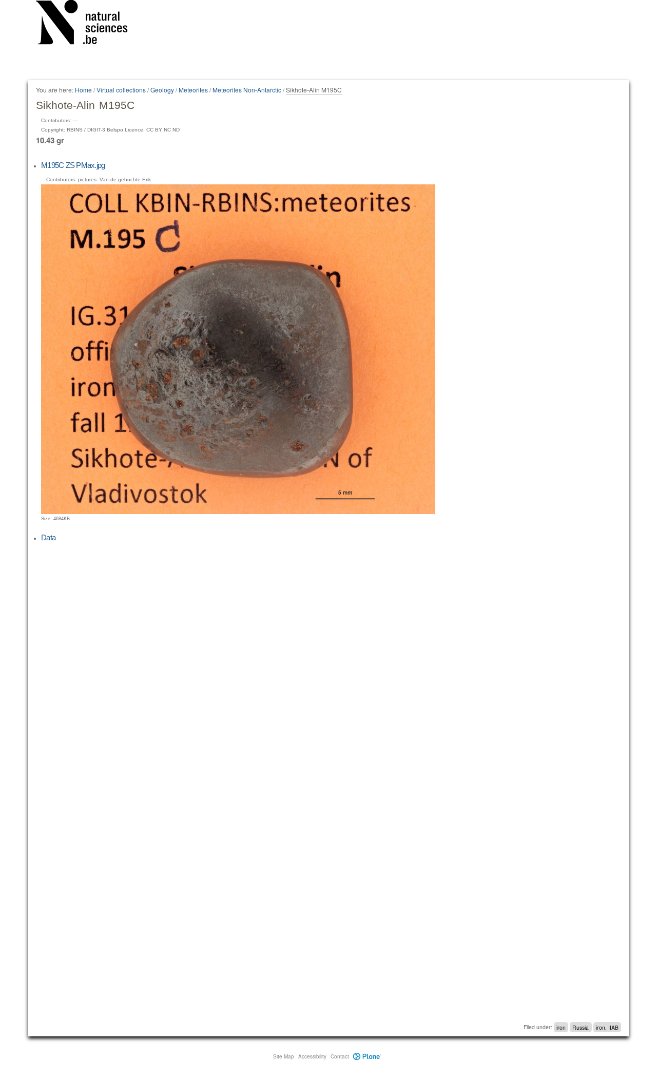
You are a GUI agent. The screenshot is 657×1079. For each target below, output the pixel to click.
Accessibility (312, 1056)
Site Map (283, 1056)
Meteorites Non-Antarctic (246, 89)
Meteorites (193, 89)
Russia (580, 1027)
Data (48, 537)
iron (561, 1027)
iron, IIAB (607, 1027)
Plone (367, 1056)
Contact (340, 1056)
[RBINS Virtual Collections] (88, 24)
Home (83, 89)
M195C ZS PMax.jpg (73, 165)
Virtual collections (121, 89)
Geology (162, 89)
